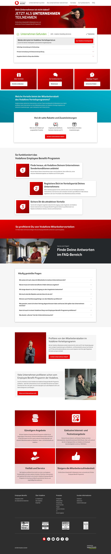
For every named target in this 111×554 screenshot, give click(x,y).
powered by (90, 545)
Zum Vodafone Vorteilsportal (84, 41)
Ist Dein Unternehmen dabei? (55, 136)
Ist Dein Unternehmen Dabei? (59, 357)
